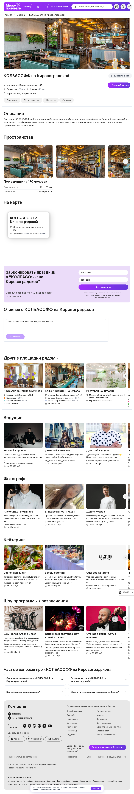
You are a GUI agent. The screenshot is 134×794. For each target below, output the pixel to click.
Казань (75, 781)
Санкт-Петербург (25, 781)
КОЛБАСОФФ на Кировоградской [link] (47, 15)
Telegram (16, 714)
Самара (57, 784)
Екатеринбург (63, 781)
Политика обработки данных (126, 592)
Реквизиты (72, 757)
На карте (51, 100)
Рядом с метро (104, 711)
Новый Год (72, 731)
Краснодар (85, 781)
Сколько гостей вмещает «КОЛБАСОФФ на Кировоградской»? (30, 680)
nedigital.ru (31, 768)
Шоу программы (104, 723)
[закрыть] (132, 592)
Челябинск (73, 784)
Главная (8, 15)
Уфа (65, 784)
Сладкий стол (103, 731)
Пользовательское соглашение (22, 757)
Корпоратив (72, 719)
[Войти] (129, 6)
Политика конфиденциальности (111, 757)
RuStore (55, 739)
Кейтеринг (72, 727)
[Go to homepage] (14, 6)
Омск (24, 784)
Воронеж (51, 781)
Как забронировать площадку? (23, 692)
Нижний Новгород (114, 781)
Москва (27, 7)
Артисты (100, 715)
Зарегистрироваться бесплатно (107, 747)
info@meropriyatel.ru (22, 718)
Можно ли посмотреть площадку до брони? (95, 692)
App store (18, 739)
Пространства (31, 100)
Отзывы (66, 100)
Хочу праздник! (103, 287)
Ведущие (71, 735)
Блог (89, 757)
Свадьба (71, 715)
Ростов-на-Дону (44, 784)
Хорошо (96, 788)
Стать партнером (59, 6)
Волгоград (40, 781)
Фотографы (102, 719)
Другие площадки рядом (29, 358)
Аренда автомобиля (106, 735)
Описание (12, 100)
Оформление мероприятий (109, 727)
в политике (55, 789)
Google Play (36, 739)
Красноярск (98, 781)
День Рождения (74, 711)
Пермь (32, 784)
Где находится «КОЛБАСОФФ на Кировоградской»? (88, 680)
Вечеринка (72, 723)
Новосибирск (14, 784)
